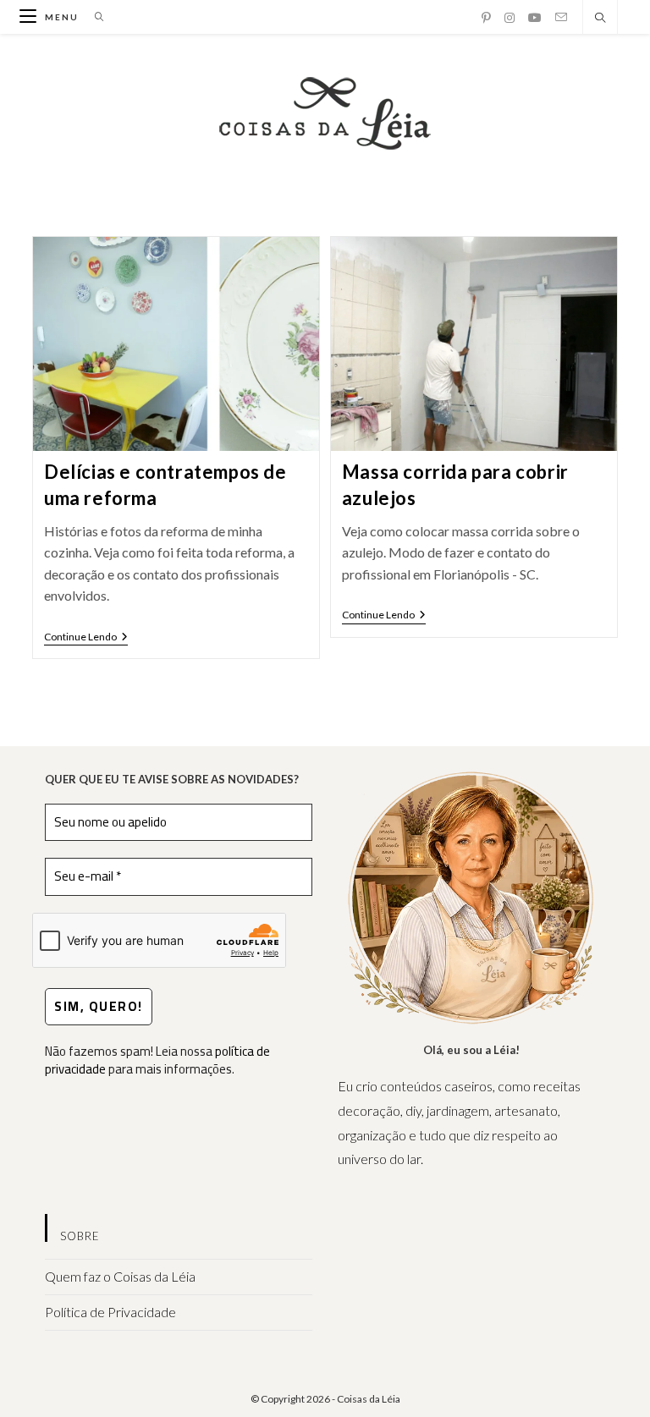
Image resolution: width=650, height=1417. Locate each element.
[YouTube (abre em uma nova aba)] (534, 18)
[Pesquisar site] (600, 18)
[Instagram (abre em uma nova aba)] (509, 18)
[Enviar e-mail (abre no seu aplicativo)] (561, 17)
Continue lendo (86, 638)
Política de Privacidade (110, 1312)
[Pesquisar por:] (93, 17)
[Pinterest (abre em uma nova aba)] (486, 18)
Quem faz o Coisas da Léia (120, 1276)
